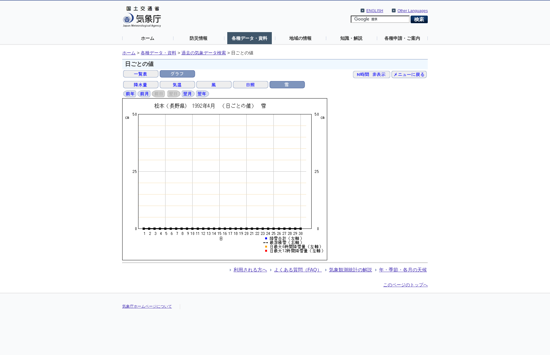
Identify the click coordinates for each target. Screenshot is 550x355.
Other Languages (413, 11)
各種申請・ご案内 (402, 38)
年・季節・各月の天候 (403, 269)
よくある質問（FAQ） (298, 269)
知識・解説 (351, 38)
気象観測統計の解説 (350, 269)
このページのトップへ (405, 284)
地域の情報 (300, 38)
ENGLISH (374, 11)
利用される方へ (250, 269)
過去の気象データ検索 (203, 53)
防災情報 (199, 38)
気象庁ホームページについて (147, 306)
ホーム (147, 38)
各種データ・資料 (249, 38)
